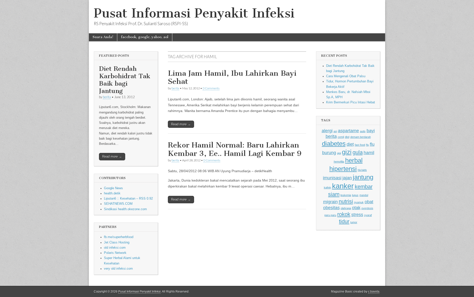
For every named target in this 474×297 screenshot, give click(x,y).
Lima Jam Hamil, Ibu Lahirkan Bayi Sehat (232, 77)
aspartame (348, 130)
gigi (339, 153)
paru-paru (330, 215)
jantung (363, 177)
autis (363, 131)
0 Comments (211, 88)
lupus (355, 195)
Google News (113, 188)
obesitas (331, 207)
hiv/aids (362, 169)
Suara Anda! (103, 37)
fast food (360, 144)
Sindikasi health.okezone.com (125, 209)
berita (107, 97)
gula (358, 152)
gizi (347, 152)
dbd (347, 136)
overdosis (367, 208)
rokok (343, 214)
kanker (343, 186)
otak (356, 207)
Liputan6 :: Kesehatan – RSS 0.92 (128, 198)
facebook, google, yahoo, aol (144, 37)
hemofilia (339, 161)
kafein (327, 187)
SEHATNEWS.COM (118, 203)
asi (335, 131)
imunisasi (332, 177)
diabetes (334, 143)
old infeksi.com (115, 247)
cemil (341, 136)
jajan (347, 177)
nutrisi (346, 201)
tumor (353, 222)
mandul (363, 195)
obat (369, 201)
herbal (354, 160)
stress (357, 214)
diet (350, 144)
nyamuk (359, 202)
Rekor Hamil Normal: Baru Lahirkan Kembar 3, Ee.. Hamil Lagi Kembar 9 (234, 149)
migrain (330, 201)
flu (367, 144)
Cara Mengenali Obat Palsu (345, 76)
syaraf (368, 215)
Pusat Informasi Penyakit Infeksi (194, 13)
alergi (327, 130)
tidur (344, 221)
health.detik (112, 193)
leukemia (345, 195)
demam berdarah (360, 136)
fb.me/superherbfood (118, 237)
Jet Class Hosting (116, 242)
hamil (369, 152)
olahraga (346, 208)
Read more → (112, 156)
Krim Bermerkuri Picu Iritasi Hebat (350, 102)
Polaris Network (115, 253)
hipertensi (343, 168)
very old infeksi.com (118, 268)
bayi (371, 130)
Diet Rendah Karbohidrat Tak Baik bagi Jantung (124, 80)
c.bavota (373, 291)
